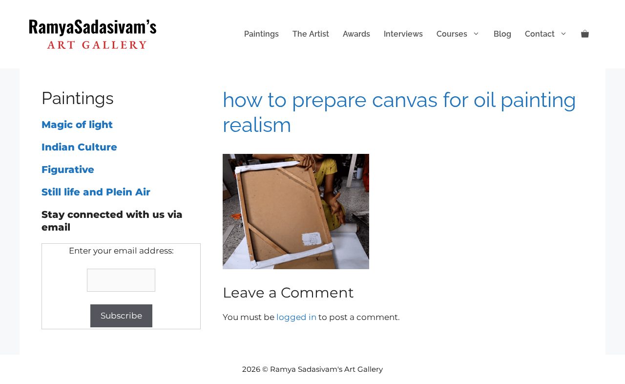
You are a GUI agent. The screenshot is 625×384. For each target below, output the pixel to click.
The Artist (310, 34)
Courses (452, 34)
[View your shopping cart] (585, 34)
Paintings (261, 34)
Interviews (403, 34)
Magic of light (77, 124)
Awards (356, 34)
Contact (540, 34)
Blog (502, 34)
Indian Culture (79, 147)
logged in (296, 317)
